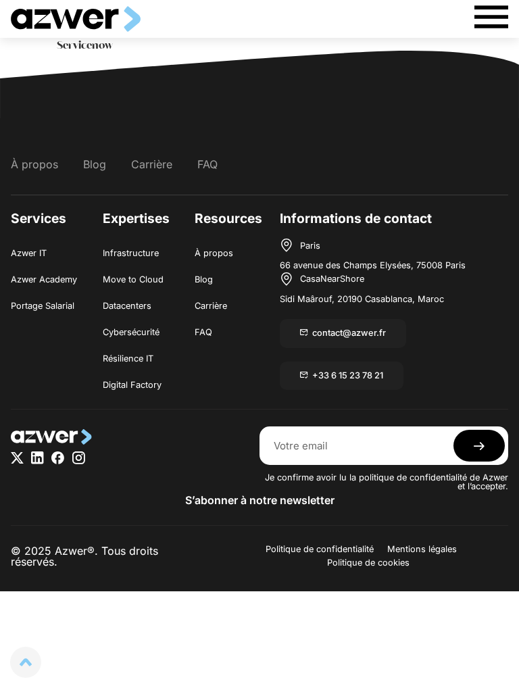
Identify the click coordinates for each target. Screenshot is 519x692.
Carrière (151, 164)
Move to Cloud (133, 279)
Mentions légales (422, 549)
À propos (34, 164)
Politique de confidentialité (320, 549)
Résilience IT (128, 358)
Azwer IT (29, 253)
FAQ (207, 164)
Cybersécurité (131, 332)
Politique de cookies (368, 563)
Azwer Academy (44, 279)
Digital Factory (132, 385)
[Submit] (479, 446)
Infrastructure (131, 253)
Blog (94, 164)
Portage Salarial (42, 306)
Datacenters (127, 306)
